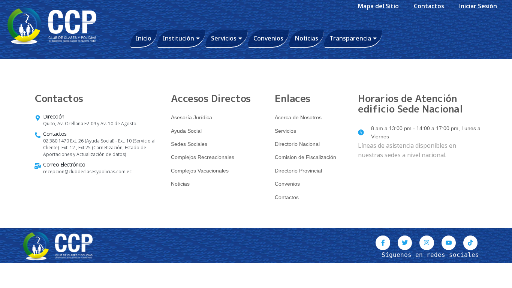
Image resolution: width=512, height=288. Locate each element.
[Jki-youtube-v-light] (449, 243)
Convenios (268, 38)
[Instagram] (426, 243)
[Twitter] (405, 243)
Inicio (143, 38)
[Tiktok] (470, 243)
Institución (178, 38)
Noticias (306, 38)
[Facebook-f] (383, 243)
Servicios (224, 38)
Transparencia (350, 38)
